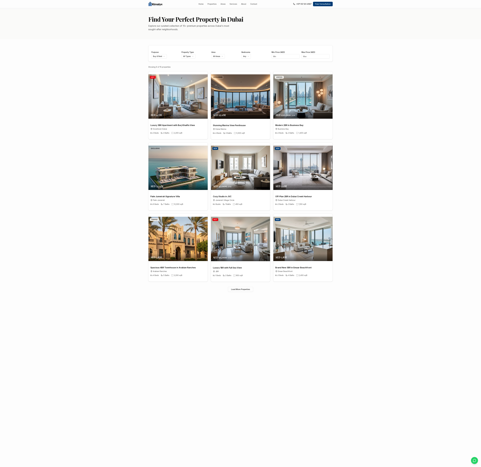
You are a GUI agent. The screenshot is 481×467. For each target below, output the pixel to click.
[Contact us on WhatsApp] (474, 460)
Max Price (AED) (308, 52)
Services (233, 4)
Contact (253, 4)
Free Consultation (323, 4)
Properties (212, 4)
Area (213, 52)
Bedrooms (246, 52)
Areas (223, 4)
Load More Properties (240, 289)
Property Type (188, 52)
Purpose (155, 52)
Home (201, 4)
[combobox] (159, 56)
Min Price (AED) (278, 52)
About (243, 4)
